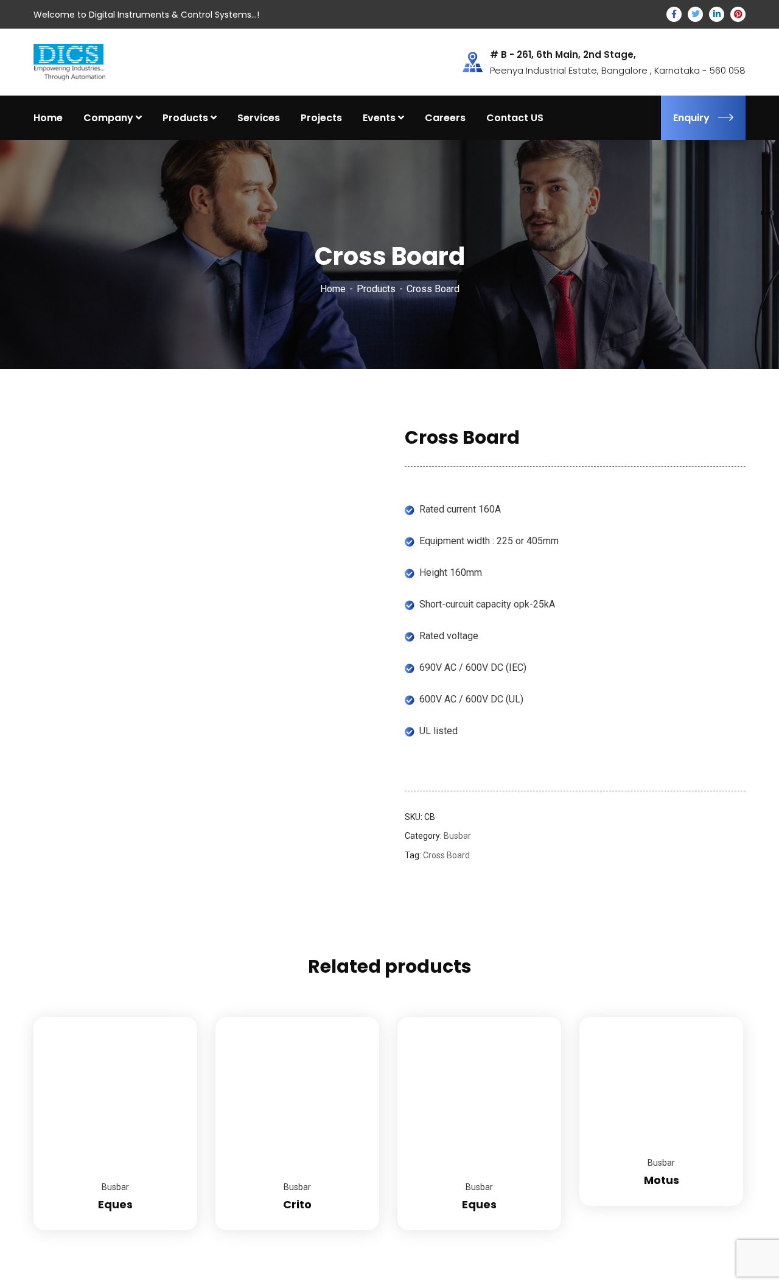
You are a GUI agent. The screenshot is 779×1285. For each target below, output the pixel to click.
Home (333, 289)
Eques (115, 1204)
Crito (297, 1204)
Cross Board (446, 855)
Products (376, 289)
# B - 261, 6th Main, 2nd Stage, (563, 55)
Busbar (457, 836)
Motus (661, 1180)
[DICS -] (69, 61)
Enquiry (691, 118)
